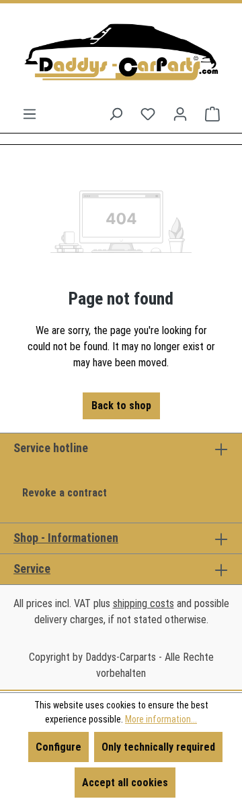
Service (31, 568)
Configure (58, 747)
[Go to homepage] (121, 54)
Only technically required (158, 747)
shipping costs (143, 603)
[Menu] (29, 114)
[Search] (115, 114)
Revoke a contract (64, 492)
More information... (161, 719)
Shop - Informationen (65, 538)
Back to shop (121, 405)
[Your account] (180, 114)
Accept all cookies (125, 782)
